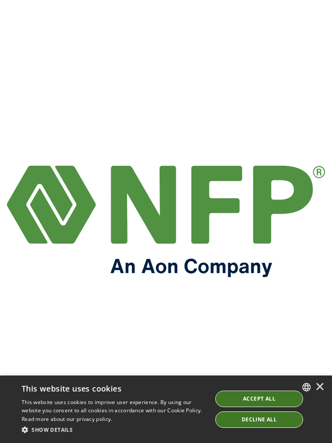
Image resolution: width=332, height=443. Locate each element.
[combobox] (306, 387)
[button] (114, 430)
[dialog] (166, 409)
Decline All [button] (259, 419)
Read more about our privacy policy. (67, 419)
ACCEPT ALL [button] (259, 398)
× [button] (320, 387)
